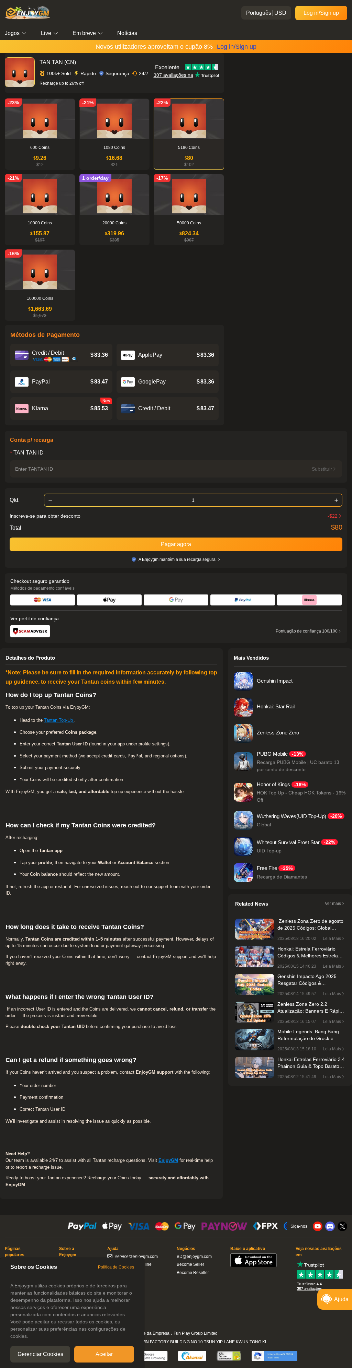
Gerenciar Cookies (40, 1354)
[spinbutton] (193, 500)
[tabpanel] (72, 1311)
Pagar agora (176, 544)
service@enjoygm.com (136, 1256)
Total (15, 528)
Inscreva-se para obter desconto (45, 516)
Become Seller (190, 1264)
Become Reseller (193, 1272)
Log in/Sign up (321, 13)
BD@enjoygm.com (194, 1256)
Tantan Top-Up (59, 720)
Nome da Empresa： (154, 1333)
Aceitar (104, 1354)
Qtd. (15, 500)
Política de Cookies (116, 1267)
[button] (50, 500)
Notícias (127, 33)
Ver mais (333, 903)
